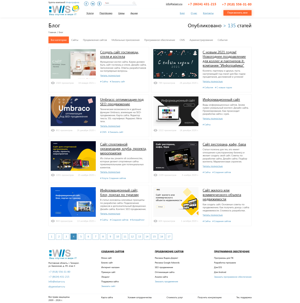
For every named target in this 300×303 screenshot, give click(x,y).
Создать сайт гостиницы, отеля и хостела (119, 54)
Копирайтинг (138, 219)
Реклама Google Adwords (167, 262)
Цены (121, 13)
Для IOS (218, 267)
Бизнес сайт (107, 262)
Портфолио (106, 13)
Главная (52, 32)
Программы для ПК (223, 257)
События (223, 39)
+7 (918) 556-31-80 (237, 4)
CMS (182, 39)
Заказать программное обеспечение (233, 277)
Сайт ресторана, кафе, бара (224, 144)
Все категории (59, 39)
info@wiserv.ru (174, 3)
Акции (134, 13)
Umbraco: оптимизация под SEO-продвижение (122, 101)
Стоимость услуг (175, 297)
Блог (182, 13)
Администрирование (201, 39)
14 (147, 236)
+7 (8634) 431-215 (202, 4)
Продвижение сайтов (95, 39)
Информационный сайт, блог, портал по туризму (119, 192)
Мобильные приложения (126, 39)
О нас (194, 13)
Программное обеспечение (159, 39)
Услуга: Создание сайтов (114, 178)
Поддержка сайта (110, 281)
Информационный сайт (221, 99)
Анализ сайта (161, 276)
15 (154, 236)
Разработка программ (225, 262)
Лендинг (105, 276)
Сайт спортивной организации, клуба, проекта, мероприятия (123, 148)
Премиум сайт (108, 272)
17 (169, 236)
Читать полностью (110, 75)
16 (161, 236)
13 (139, 236)
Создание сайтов (222, 172)
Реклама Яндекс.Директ (166, 257)
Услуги (90, 13)
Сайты (74, 39)
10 (117, 236)
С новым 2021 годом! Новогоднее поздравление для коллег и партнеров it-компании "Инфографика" (224, 59)
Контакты (208, 13)
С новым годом (224, 87)
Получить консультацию (210, 297)
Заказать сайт (118, 81)
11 (125, 236)
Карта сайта (107, 297)
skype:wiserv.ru (56, 286)
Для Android (220, 272)
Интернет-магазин (110, 267)
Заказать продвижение (166, 281)
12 (132, 236)
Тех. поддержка (244, 297)
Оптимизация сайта (164, 272)
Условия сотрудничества (140, 297)
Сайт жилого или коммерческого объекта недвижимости (222, 194)
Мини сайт (106, 257)
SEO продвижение (164, 267)
